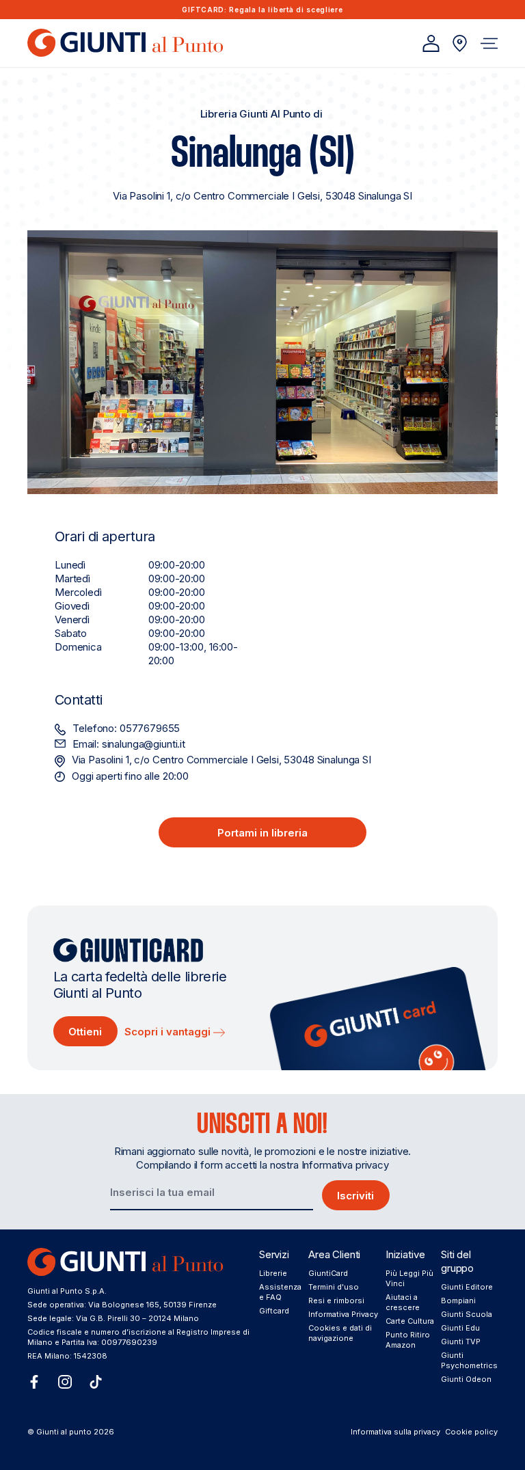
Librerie (273, 1273)
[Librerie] (459, 43)
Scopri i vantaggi (168, 1031)
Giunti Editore (467, 1287)
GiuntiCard (328, 1273)
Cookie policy (471, 1432)
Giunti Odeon (466, 1379)
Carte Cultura (410, 1321)
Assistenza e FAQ (280, 1292)
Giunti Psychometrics (469, 1360)
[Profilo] (431, 43)
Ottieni (85, 1031)
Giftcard (274, 1311)
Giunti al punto (64, 1432)
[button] (489, 43)
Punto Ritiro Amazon (408, 1340)
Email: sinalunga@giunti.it (128, 743)
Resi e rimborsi (336, 1300)
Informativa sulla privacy (395, 1432)
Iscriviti (355, 1195)
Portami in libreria (262, 832)
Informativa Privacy (343, 1314)
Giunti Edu (460, 1328)
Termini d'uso (333, 1287)
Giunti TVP (461, 1341)
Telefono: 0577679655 (126, 728)
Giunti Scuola (466, 1314)
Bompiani (458, 1300)
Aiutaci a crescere (403, 1302)
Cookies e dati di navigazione (340, 1333)
